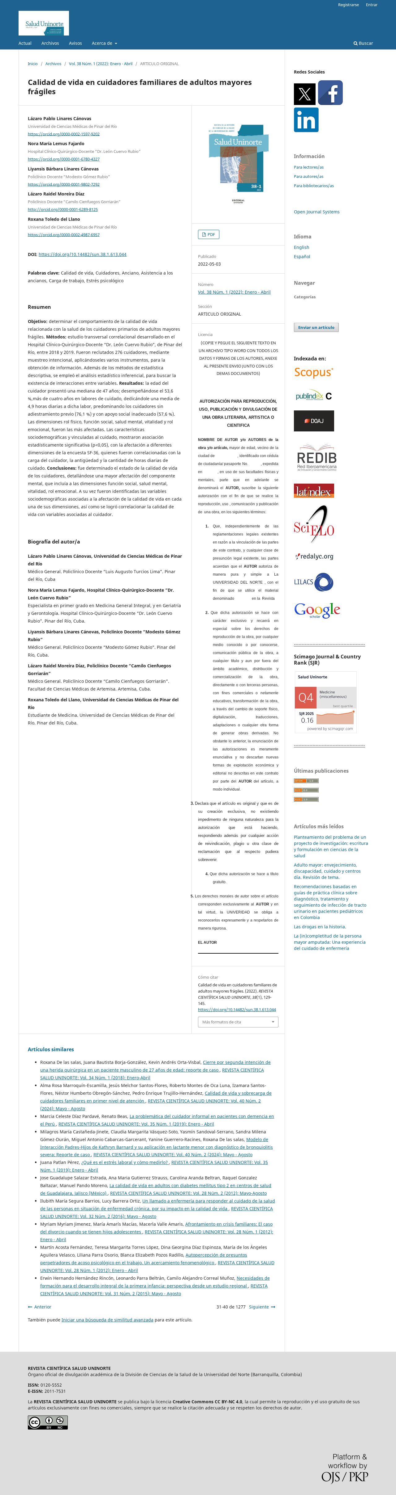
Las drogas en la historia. (320, 927)
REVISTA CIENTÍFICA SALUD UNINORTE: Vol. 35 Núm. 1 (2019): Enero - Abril (136, 1124)
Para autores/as (308, 176)
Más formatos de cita (221, 1022)
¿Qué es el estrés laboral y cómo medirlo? (125, 1162)
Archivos (50, 43)
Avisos (75, 43)
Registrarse (348, 4)
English (301, 247)
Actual (25, 43)
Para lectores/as (309, 167)
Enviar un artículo (316, 327)
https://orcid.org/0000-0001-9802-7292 (64, 184)
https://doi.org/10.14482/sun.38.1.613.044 (83, 254)
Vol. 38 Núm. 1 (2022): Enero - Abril (100, 63)
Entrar (371, 4)
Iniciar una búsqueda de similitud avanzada (107, 1320)
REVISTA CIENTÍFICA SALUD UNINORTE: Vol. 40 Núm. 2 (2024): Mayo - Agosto (172, 1154)
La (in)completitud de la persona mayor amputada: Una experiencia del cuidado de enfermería (330, 942)
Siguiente (259, 1307)
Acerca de (103, 43)
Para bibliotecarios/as (314, 185)
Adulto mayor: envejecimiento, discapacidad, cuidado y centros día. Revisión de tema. (327, 871)
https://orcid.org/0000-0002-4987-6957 (64, 234)
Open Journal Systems (317, 212)
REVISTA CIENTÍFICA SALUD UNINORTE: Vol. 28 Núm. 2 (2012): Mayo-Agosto (188, 1193)
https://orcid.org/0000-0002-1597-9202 (64, 133)
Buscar (365, 43)
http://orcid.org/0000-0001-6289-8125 (63, 209)
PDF (211, 234)
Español (302, 256)
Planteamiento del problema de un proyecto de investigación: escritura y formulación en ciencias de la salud (331, 846)
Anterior (42, 1307)
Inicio (33, 63)
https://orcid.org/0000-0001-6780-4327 (64, 159)
